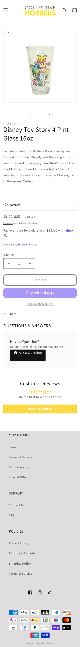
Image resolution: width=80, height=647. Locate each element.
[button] (5, 10)
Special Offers (18, 477)
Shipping (8, 223)
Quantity (8, 254)
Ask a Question (30, 352)
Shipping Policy (20, 564)
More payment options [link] (40, 303)
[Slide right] (50, 115)
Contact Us (17, 505)
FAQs (12, 515)
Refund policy (19, 467)
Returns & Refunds (22, 553)
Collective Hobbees (44, 643)
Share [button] (12, 314)
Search (14, 447)
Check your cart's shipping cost (20, 244)
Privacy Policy (18, 543)
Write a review (40, 409)
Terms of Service (20, 457)
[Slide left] (30, 115)
